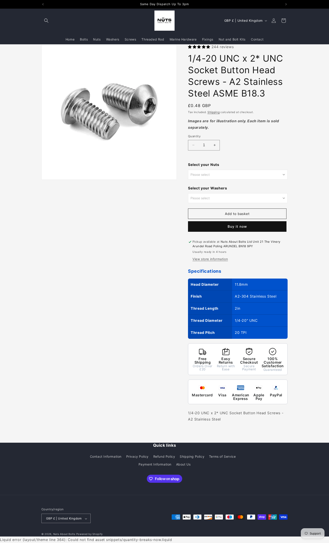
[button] (46, 21)
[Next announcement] (286, 4)
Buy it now (237, 227)
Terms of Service (222, 456)
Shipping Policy (192, 456)
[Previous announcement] (43, 4)
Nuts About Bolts (64, 534)
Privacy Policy (137, 456)
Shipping (213, 112)
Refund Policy (164, 456)
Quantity (194, 136)
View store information (210, 259)
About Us (183, 464)
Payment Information (155, 464)
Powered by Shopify (89, 534)
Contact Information (106, 456)
